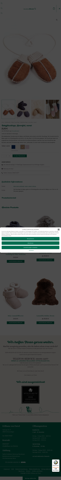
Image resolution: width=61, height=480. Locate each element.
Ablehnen (30, 243)
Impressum (31, 250)
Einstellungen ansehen (30, 247)
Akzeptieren (30, 238)
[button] (58, 229)
